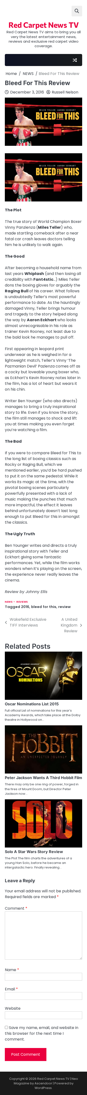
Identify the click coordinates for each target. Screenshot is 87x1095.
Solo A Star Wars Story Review (34, 851)
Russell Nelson (65, 92)
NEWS (9, 602)
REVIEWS (22, 602)
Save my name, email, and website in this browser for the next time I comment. (41, 1033)
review (64, 606)
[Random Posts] (74, 60)
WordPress (43, 1088)
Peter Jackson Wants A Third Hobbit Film (43, 777)
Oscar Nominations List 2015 (32, 703)
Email (11, 989)
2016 (25, 606)
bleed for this (43, 606)
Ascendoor (43, 1083)
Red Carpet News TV (43, 24)
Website (13, 1008)
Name (12, 970)
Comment (16, 908)
